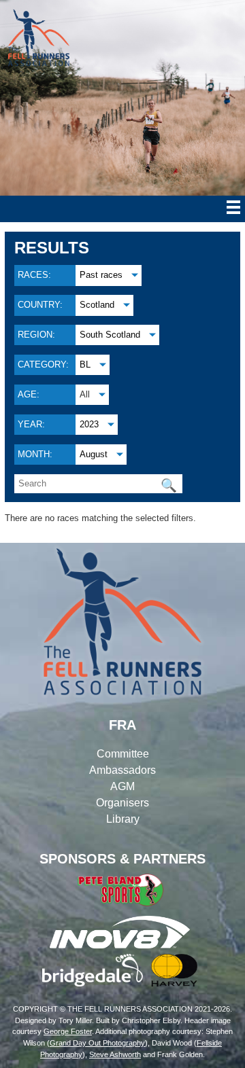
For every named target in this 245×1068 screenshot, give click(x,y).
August (94, 454)
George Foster (68, 1031)
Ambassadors (122, 770)
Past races (101, 275)
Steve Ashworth (115, 1054)
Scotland (97, 305)
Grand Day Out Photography (97, 1043)
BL (85, 364)
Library (123, 819)
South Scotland (110, 335)
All (85, 394)
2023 (89, 424)
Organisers (122, 802)
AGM (122, 786)
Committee (123, 754)
